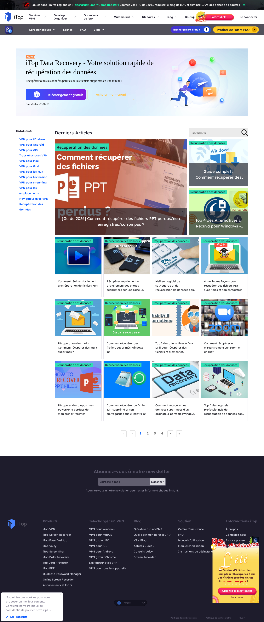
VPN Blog (140, 540)
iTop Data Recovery (56, 557)
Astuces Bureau (144, 546)
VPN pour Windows (32, 139)
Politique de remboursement (183, 618)
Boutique (191, 17)
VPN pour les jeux (31, 171)
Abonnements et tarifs (57, 585)
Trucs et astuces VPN (33, 155)
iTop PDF (49, 568)
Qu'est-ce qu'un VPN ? (148, 529)
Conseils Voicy (143, 551)
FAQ (181, 534)
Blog (97, 29)
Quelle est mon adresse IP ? (152, 534)
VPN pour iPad (29, 166)
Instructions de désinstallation (198, 551)
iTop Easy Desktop (55, 540)
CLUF (242, 618)
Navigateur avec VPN (33, 198)
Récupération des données (82, 147)
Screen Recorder (145, 557)
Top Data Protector (55, 562)
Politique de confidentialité (218, 618)
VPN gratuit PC (99, 540)
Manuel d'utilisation (191, 540)
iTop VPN (49, 529)
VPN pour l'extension (33, 177)
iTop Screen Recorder (57, 534)
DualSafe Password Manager (62, 574)
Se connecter (248, 17)
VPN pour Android (31, 144)
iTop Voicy (49, 546)
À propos (232, 529)
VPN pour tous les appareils (107, 568)
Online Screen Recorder (58, 579)
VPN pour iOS (28, 150)
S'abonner (157, 481)
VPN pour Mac (29, 161)
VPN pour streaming (33, 182)
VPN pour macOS (100, 534)
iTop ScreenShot (53, 551)
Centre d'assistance (191, 529)
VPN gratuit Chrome (102, 557)
